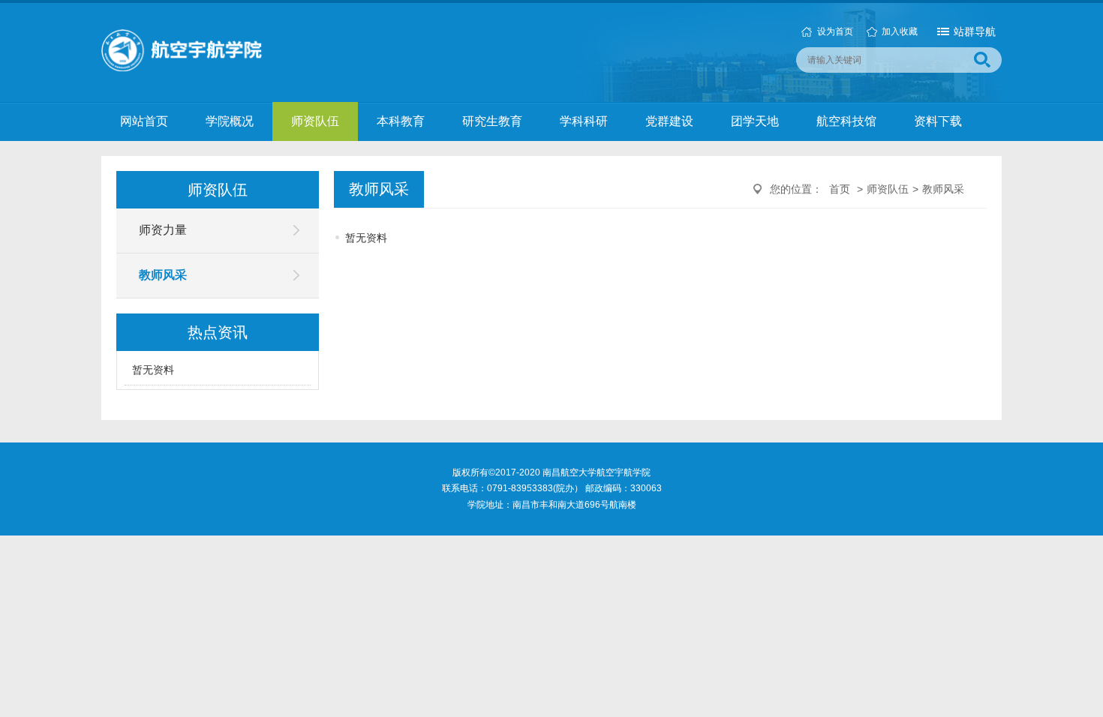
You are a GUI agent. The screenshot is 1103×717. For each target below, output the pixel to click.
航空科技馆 (846, 121)
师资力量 (163, 230)
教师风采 (163, 274)
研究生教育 (492, 121)
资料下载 (938, 121)
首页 (839, 189)
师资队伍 (315, 121)
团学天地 (755, 121)
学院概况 (230, 121)
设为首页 (835, 31)
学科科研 (584, 121)
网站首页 (144, 121)
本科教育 (401, 121)
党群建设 (669, 121)
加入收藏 (900, 31)
